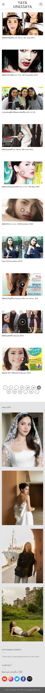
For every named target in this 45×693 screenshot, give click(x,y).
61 (31, 391)
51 (9, 391)
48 (28, 387)
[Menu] (3, 4)
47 (22, 387)
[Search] (41, 4)
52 (15, 391)
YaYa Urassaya (22, 4)
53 (20, 391)
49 (33, 387)
